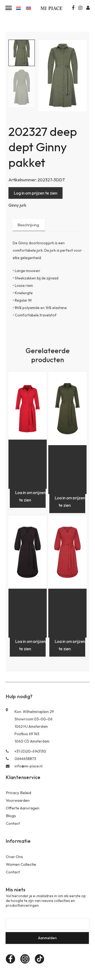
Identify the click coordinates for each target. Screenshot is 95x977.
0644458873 (25, 758)
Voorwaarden (18, 800)
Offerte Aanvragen (22, 807)
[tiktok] (39, 959)
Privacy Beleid (18, 792)
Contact (13, 823)
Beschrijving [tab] (28, 224)
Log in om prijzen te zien (35, 193)
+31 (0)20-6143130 (30, 751)
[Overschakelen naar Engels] (28, 7)
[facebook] (10, 959)
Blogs (11, 815)
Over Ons (14, 856)
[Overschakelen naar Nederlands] (18, 7)
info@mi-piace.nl (28, 766)
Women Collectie (21, 864)
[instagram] (25, 959)
